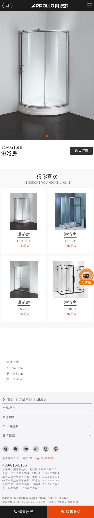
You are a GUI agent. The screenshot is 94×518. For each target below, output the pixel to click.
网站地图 (31, 498)
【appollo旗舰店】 (44, 458)
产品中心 (25, 399)
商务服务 (8, 417)
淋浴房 (42, 399)
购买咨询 (82, 150)
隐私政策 (7, 498)
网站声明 (19, 498)
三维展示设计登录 (47, 498)
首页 (10, 399)
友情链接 (8, 435)
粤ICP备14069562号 (15, 502)
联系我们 (64, 498)
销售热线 (25, 512)
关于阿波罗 (10, 426)
